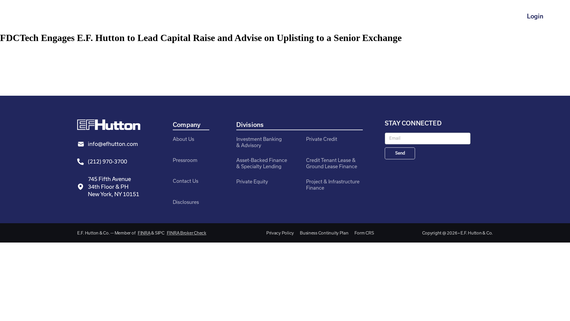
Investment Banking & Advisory (259, 142)
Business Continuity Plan (324, 232)
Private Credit (321, 139)
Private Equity (252, 181)
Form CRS (364, 232)
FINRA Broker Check (186, 232)
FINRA (144, 232)
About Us (183, 139)
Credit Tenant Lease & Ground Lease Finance (331, 163)
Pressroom (185, 160)
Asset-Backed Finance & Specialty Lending (261, 163)
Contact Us (185, 181)
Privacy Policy (280, 232)
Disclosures (186, 202)
